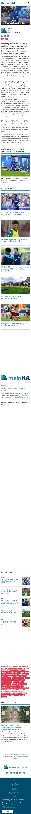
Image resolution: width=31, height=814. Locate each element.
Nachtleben (5, 685)
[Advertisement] (15, 351)
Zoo (24, 670)
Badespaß (9, 674)
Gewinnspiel (10, 676)
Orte (10, 683)
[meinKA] (8, 3)
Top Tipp (4, 693)
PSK (12, 670)
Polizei (21, 668)
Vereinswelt (10, 691)
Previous (3, 713)
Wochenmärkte (5, 695)
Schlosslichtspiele (6, 689)
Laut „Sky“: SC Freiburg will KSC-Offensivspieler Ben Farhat (9, 581)
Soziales (4, 678)
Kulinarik (4, 672)
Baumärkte (13, 695)
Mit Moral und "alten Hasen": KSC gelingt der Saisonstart (13, 297)
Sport (6, 39)
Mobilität (9, 668)
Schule (9, 678)
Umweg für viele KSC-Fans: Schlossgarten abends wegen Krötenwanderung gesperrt (12, 727)
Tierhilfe (10, 672)
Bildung (22, 672)
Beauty (22, 691)
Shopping (4, 682)
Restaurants (21, 678)
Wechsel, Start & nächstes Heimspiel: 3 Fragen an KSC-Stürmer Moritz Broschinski (15, 269)
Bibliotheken (21, 689)
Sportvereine (5, 687)
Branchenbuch (14, 680)
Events (25, 666)
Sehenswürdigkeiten (18, 682)
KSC (3, 39)
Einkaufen (15, 672)
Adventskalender (22, 683)
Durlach (4, 691)
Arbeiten (14, 678)
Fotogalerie (10, 693)
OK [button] (8, 811)
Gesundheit (25, 674)
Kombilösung (18, 670)
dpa (9, 30)
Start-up (14, 689)
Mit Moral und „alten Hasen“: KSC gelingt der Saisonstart (10, 611)
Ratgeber (21, 680)
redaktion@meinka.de (21, 756)
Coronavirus (16, 666)
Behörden (14, 683)
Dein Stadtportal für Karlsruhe (18, 767)
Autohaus (4, 697)
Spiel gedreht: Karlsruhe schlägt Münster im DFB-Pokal (13, 325)
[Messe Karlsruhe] (14, 788)
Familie (3, 676)
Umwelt (27, 672)
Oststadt (16, 691)
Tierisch (26, 668)
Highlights (21, 685)
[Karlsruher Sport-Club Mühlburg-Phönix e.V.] (14, 784)
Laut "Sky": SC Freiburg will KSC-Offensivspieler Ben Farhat (13, 213)
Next (27, 713)
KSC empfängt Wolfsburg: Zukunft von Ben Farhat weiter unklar (14, 241)
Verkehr (27, 678)
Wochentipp (24, 676)
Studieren (16, 676)
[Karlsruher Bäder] (14, 793)
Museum (15, 674)
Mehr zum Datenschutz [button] (9, 807)
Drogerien (24, 693)
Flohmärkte (18, 693)
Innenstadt (4, 683)
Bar (20, 687)
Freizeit (4, 668)
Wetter (3, 674)
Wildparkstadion (13, 685)
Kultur (8, 670)
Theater (10, 682)
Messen (4, 670)
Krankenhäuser (5, 680)
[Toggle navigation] (28, 3)
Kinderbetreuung (14, 687)
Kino (20, 674)
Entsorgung (25, 687)
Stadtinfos (15, 668)
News (6, 666)
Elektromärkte (21, 695)
